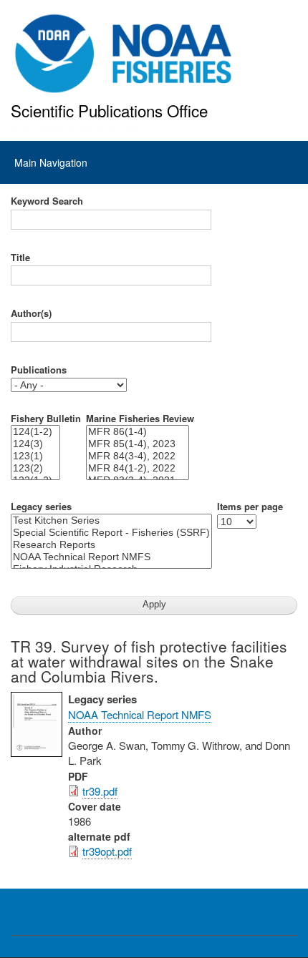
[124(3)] (35, 444)
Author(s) (31, 313)
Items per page (250, 506)
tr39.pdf (99, 790)
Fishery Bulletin (46, 418)
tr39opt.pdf (107, 851)
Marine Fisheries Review (140, 418)
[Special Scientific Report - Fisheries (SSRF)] (111, 533)
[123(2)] (35, 468)
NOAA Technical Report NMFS (139, 714)
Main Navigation (50, 162)
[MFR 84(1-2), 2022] (137, 468)
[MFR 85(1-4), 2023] (137, 444)
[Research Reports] (111, 545)
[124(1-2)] (35, 432)
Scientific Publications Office (109, 110)
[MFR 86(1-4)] (137, 432)
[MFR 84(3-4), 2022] (137, 456)
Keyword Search (47, 201)
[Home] (123, 53)
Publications (39, 369)
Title (20, 257)
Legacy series (41, 506)
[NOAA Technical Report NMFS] (111, 557)
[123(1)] (35, 456)
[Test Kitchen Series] (111, 520)
